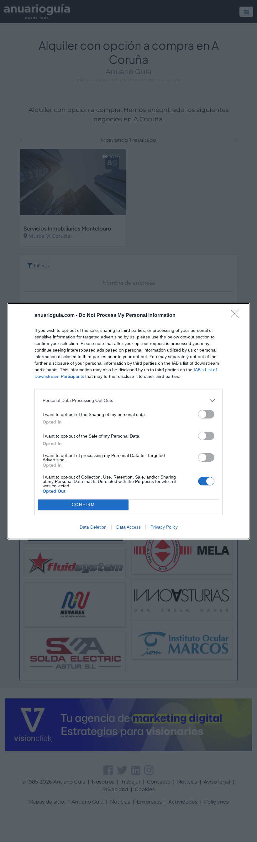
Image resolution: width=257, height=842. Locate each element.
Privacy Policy (164, 527)
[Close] (237, 316)
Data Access (128, 527)
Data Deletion (93, 527)
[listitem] (128, 400)
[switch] (206, 414)
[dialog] (128, 421)
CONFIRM (83, 504)
